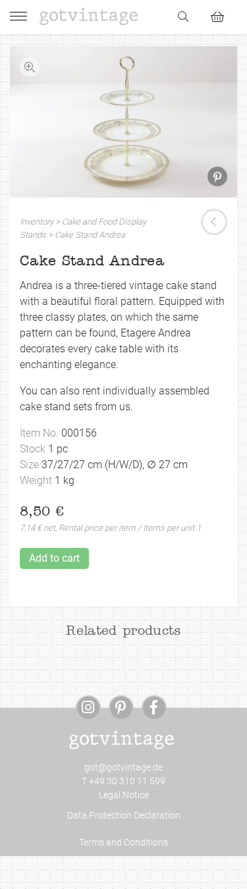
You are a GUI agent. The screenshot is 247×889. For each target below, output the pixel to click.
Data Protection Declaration (123, 815)
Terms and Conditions (123, 842)
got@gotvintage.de (123, 767)
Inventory (36, 222)
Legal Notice (124, 795)
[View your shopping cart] (223, 15)
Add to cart (54, 558)
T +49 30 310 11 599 (123, 781)
